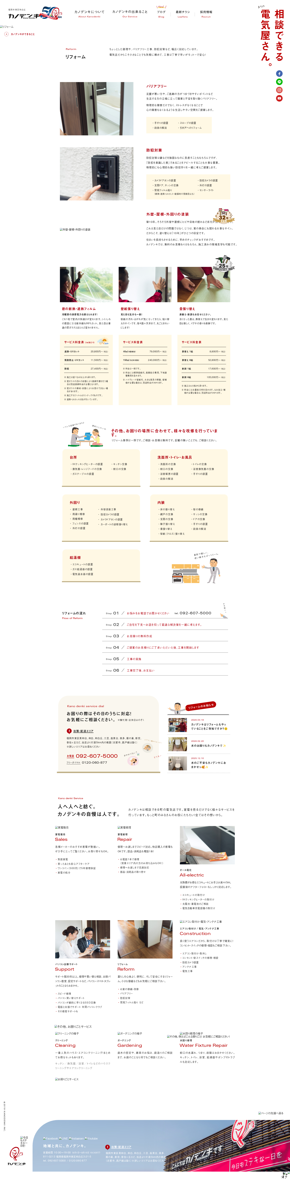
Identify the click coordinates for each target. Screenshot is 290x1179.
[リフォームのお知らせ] (194, 713)
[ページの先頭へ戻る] (270, 1113)
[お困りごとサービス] (73, 1026)
